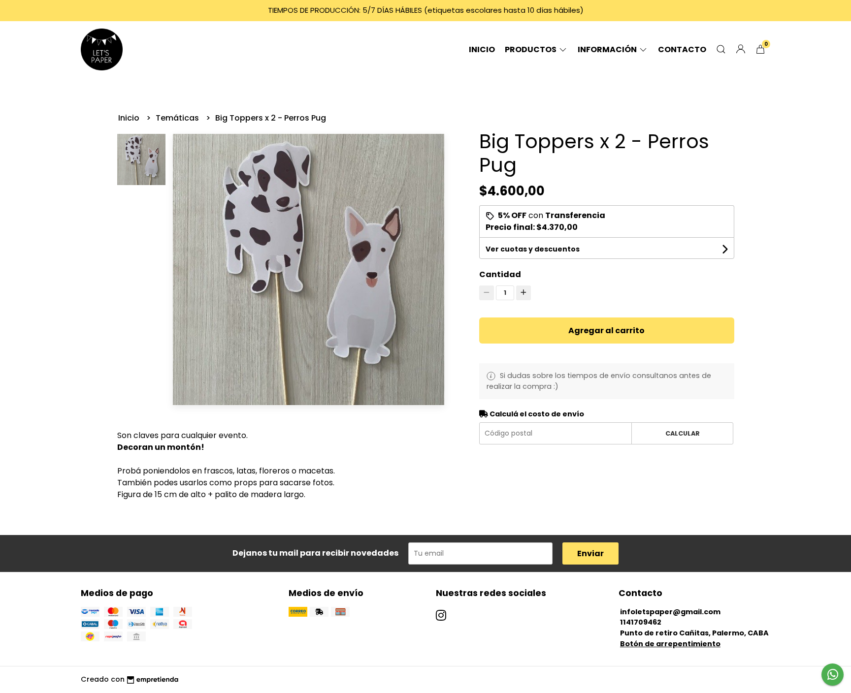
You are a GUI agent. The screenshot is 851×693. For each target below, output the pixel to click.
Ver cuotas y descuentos (533, 249)
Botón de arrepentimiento (670, 644)
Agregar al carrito (606, 330)
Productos (531, 49)
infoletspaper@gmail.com (670, 612)
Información (608, 49)
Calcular (682, 433)
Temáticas (178, 118)
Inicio (482, 49)
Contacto (682, 49)
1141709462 (640, 622)
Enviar (590, 553)
